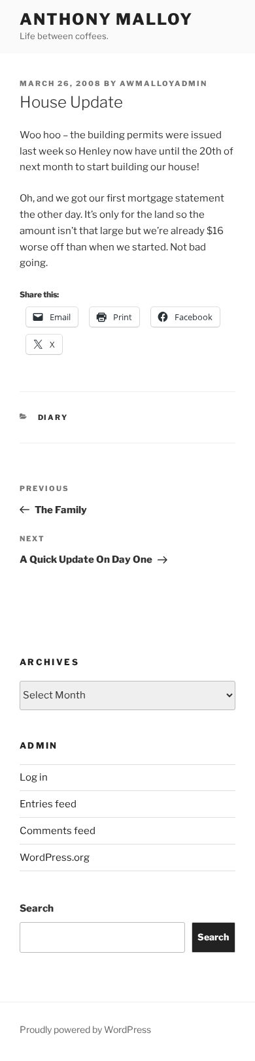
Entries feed (48, 804)
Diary (53, 417)
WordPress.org (55, 857)
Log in (34, 777)
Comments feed (57, 831)
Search (37, 908)
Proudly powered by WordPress (85, 1029)
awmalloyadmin (163, 83)
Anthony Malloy (106, 19)
